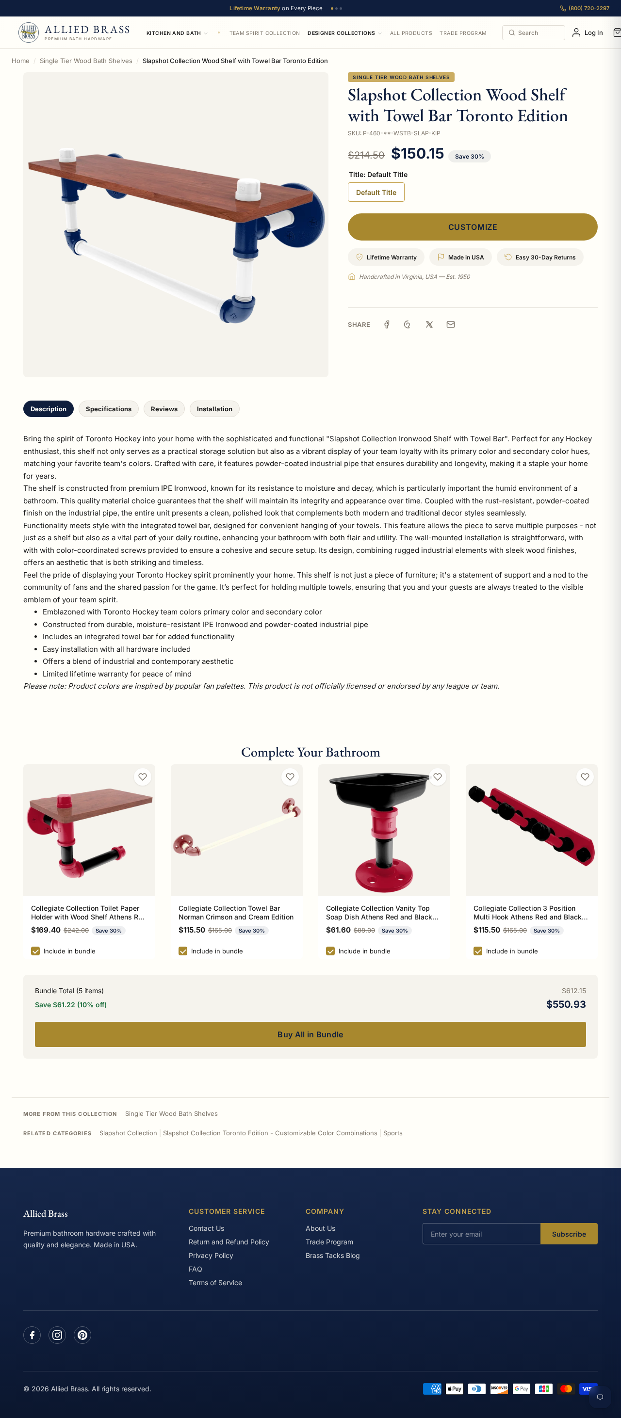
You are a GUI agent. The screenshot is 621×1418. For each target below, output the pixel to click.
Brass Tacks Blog (333, 1255)
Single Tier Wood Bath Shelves (86, 60)
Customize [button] (473, 227)
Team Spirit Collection (264, 33)
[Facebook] (32, 1335)
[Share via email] (450, 324)
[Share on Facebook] (386, 324)
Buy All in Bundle (310, 1034)
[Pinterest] (82, 1335)
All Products (411, 33)
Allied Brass (45, 1213)
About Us (320, 1228)
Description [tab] (48, 409)
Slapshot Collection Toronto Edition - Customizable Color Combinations (270, 1133)
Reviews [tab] (164, 409)
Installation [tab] (214, 409)
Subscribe (569, 1234)
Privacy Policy (211, 1255)
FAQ (195, 1269)
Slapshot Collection (128, 1133)
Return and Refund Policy (229, 1242)
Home (21, 60)
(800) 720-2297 (589, 8)
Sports (393, 1133)
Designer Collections (341, 33)
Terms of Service (215, 1282)
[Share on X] (429, 324)
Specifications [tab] (108, 409)
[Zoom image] (175, 224)
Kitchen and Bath (174, 33)
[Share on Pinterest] (408, 324)
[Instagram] (57, 1335)
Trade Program (463, 33)
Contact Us (206, 1228)
